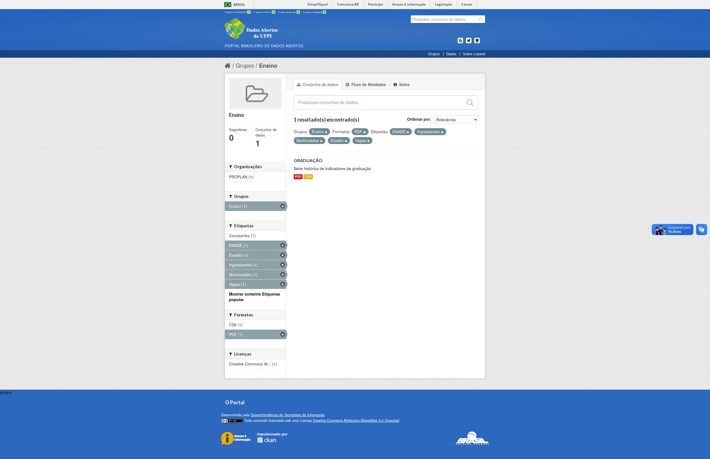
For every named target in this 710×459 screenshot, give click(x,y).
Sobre (404, 84)
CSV (308, 176)
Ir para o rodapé (314, 12)
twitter (468, 43)
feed (460, 43)
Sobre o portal (474, 54)
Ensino (268, 65)
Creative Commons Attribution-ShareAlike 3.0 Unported (356, 420)
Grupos (434, 54)
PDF (298, 176)
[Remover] (326, 132)
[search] (481, 19)
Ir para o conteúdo (237, 12)
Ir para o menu (263, 12)
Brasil (239, 4)
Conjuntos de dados (320, 84)
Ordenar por (418, 119)
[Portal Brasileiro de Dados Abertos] (284, 29)
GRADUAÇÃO (308, 160)
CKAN (266, 440)
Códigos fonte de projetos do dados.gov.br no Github (477, 43)
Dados (451, 54)
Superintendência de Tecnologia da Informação (287, 414)
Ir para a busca (288, 12)
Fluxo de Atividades (368, 84)
